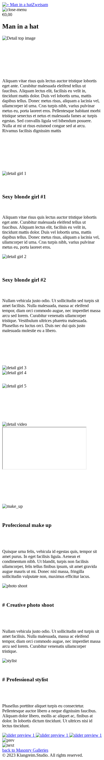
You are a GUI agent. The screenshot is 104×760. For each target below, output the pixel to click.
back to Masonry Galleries (25, 750)
